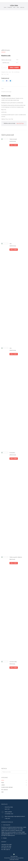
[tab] (14, 87)
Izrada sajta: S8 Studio (14, 859)
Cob (18, 123)
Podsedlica (12, 452)
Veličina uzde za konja (6, 60)
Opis (2, 88)
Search (25, 772)
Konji (7, 72)
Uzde (9, 72)
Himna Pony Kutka (9, 807)
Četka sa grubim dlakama (16, 557)
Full (20, 123)
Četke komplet (13, 139)
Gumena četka (13, 661)
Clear (17, 59)
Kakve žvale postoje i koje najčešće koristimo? (15, 816)
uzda (7, 74)
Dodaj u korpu (14, 67)
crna (5, 74)
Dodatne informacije (6, 91)
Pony (22, 123)
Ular (10, 243)
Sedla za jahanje (8, 811)
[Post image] (2, 807)
